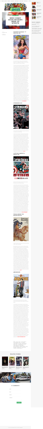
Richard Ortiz (19, 347)
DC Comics (20, 343)
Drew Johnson (24, 343)
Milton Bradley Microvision (36, 24)
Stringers (14, 348)
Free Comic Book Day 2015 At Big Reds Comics (36, 31)
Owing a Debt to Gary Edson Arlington (36, 26)
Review (17, 15)
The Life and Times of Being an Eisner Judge (37, 28)
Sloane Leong (24, 347)
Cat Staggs (23, 342)
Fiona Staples (15, 344)
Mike (32, 30)
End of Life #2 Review (13, 416)
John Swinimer (34, 32)
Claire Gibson (15, 343)
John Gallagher (34, 28)
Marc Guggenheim (16, 346)
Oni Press (14, 347)
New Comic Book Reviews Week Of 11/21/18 (36, 33)
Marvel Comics (25, 346)
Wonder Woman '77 (20, 348)
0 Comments (4, 34)
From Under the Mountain (22, 344)
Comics (14, 15)
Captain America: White (17, 342)
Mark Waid (21, 346)
